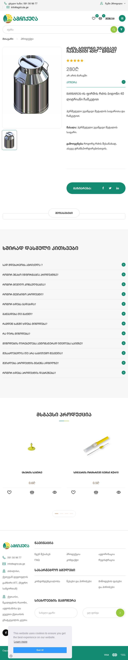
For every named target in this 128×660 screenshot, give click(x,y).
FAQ (37, 560)
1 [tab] (56, 514)
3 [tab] (66, 514)
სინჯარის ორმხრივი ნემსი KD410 (96, 472)
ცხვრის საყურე (32, 472)
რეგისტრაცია (106, 560)
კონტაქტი (72, 560)
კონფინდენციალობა (47, 581)
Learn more (20, 641)
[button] (113, 3)
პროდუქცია (73, 554)
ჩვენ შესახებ (42, 554)
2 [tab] (61, 514)
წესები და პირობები (79, 581)
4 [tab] (71, 514)
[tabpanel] (64, 466)
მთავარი (7, 38)
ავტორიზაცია (106, 554)
